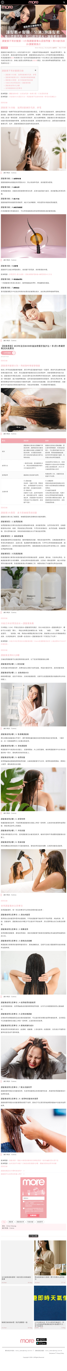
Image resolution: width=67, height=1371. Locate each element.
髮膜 (12, 58)
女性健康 (4, 47)
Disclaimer (52, 1353)
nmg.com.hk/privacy (30, 1204)
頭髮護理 (40, 1222)
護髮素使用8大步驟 (12, 85)
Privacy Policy (60, 1353)
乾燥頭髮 (30, 1222)
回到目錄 (4, 102)
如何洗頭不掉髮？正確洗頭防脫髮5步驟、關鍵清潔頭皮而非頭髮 (33, 1163)
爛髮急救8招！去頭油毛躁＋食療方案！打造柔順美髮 (28, 93)
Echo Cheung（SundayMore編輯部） (46, 47)
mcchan (4, 1282)
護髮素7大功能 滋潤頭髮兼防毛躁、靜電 (20, 75)
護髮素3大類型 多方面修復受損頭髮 (19, 80)
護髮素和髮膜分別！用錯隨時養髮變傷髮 (20, 77)
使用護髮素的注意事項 (13, 88)
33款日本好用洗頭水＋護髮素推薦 (18, 83)
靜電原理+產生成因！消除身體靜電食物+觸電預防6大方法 (30, 274)
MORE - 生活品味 (40, 1327)
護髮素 (34, 60)
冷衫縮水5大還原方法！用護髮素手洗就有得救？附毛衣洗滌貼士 (33, 97)
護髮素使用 (20, 1222)
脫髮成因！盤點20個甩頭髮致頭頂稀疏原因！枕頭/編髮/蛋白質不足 (34, 1160)
